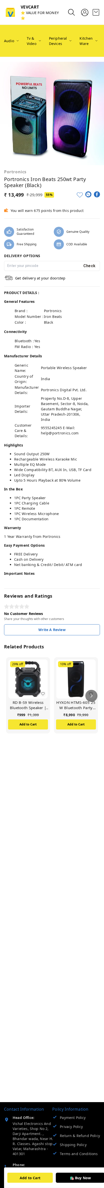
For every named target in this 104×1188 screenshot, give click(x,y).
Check (89, 265)
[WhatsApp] (88, 194)
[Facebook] (97, 194)
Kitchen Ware (86, 41)
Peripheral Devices (58, 41)
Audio (9, 40)
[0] (96, 12)
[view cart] (96, 12)
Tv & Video (31, 41)
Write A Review (51, 629)
